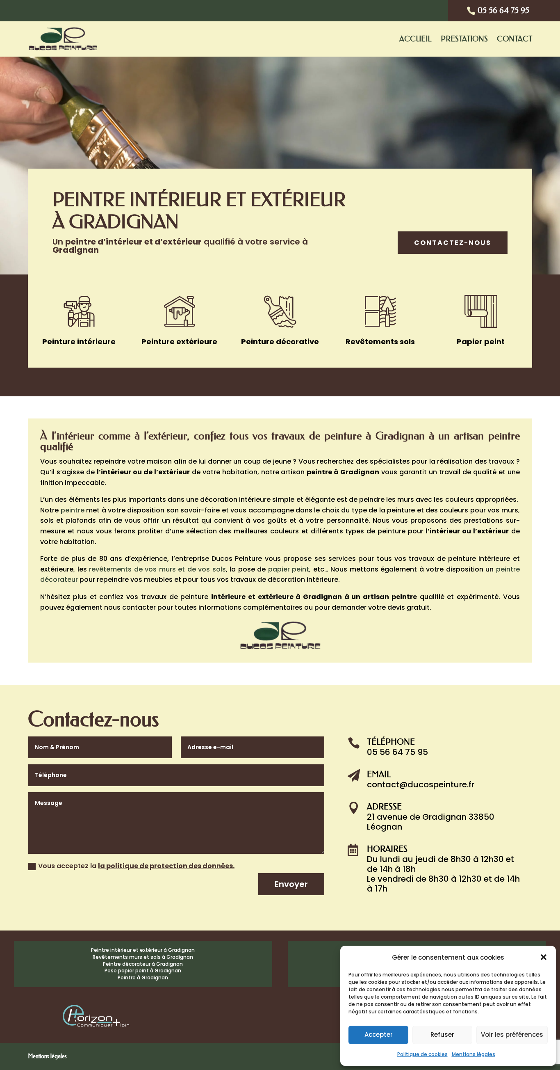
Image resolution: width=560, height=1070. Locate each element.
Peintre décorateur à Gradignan (143, 963)
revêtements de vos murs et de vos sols (157, 569)
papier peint (289, 569)
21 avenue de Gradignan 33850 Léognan (430, 821)
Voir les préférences (512, 1034)
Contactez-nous (452, 242)
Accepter (378, 1034)
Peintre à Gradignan (143, 977)
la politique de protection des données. (166, 866)
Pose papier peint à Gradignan (143, 970)
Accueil (415, 38)
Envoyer (291, 884)
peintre (72, 510)
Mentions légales (473, 1054)
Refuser (442, 1034)
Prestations (464, 38)
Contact (514, 38)
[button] (544, 957)
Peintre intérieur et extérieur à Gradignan (143, 950)
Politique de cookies (422, 1054)
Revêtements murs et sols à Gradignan (143, 956)
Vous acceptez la (136, 866)
